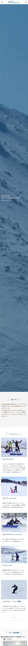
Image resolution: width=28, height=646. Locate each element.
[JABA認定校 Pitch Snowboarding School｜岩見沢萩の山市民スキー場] (14, 2)
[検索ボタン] (26, 2)
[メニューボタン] (2, 2)
